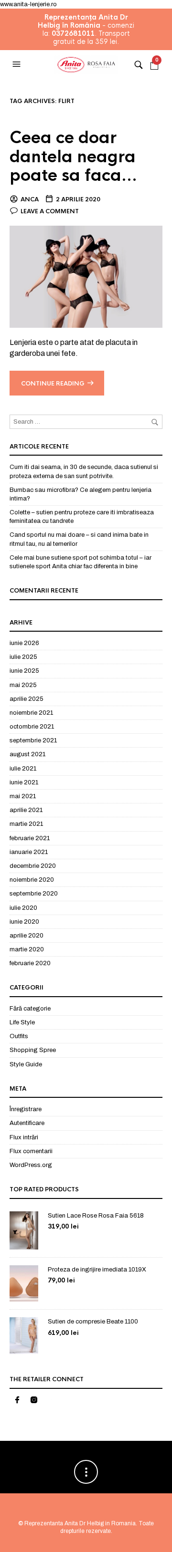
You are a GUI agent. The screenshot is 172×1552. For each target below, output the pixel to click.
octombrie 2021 (32, 726)
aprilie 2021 (26, 810)
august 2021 (27, 754)
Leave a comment (50, 211)
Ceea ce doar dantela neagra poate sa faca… (73, 157)
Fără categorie (30, 1008)
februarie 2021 (30, 838)
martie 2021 (26, 824)
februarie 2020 (30, 963)
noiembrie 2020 (32, 879)
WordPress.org (31, 1165)
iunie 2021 (24, 782)
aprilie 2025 (26, 699)
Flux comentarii (31, 1151)
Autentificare (27, 1123)
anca (30, 199)
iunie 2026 (24, 643)
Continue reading (53, 383)
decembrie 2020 (33, 866)
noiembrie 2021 (31, 712)
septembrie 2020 (34, 893)
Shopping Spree (33, 1050)
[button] (17, 64)
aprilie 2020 (26, 935)
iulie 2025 (23, 657)
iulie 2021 (23, 768)
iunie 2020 (24, 921)
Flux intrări (24, 1137)
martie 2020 (27, 949)
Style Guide (26, 1064)
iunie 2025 (24, 670)
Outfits (19, 1036)
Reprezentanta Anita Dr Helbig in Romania (80, 1523)
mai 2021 (23, 796)
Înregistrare (26, 1109)
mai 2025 (23, 685)
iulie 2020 (23, 908)
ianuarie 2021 (29, 852)
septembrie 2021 (33, 740)
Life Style (22, 1022)
